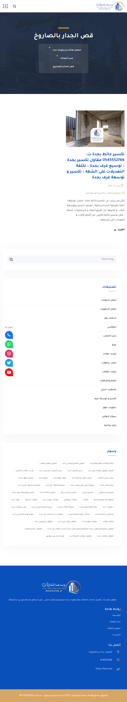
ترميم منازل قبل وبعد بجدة (82, 485)
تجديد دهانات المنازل (25, 471)
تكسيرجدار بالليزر (106, 493)
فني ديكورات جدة (18, 507)
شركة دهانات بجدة (66, 507)
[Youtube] (9, 372)
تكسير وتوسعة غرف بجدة (23, 493)
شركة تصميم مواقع (54, 696)
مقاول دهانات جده (105, 536)
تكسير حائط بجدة (47, 493)
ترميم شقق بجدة (25, 478)
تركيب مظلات (109, 372)
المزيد (121, 230)
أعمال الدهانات (108, 300)
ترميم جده (43, 478)
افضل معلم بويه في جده (73, 464)
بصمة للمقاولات (79, 696)
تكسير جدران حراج (69, 493)
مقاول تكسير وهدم (33, 529)
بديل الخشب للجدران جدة (50, 471)
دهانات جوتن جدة (50, 500)
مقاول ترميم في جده (44, 522)
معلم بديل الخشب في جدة (51, 514)
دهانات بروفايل (70, 500)
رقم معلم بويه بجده (88, 507)
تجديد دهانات (109, 354)
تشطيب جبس (108, 389)
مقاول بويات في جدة (67, 522)
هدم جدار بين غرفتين (55, 536)
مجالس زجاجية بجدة (104, 514)
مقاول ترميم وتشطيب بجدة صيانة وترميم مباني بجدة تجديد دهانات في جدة (80, 529)
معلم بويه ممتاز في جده (23, 514)
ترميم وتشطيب (113, 193)
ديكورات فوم (109, 407)
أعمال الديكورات (108, 309)
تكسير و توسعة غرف (95, 193)
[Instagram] (9, 354)
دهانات (85, 500)
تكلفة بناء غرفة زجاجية (104, 500)
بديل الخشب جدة (75, 471)
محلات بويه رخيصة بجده (79, 514)
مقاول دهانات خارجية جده (80, 536)
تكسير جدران (87, 493)
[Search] (10, 258)
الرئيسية (117, 615)
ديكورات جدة (108, 507)
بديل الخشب (109, 336)
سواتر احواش (109, 416)
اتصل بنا (117, 635)
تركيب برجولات (109, 363)
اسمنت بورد (110, 318)
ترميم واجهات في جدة (55, 485)
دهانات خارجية (31, 500)
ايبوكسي (111, 327)
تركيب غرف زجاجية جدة (82, 478)
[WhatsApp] (9, 344)
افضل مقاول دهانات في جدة (101, 471)
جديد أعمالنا (115, 622)
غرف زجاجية (110, 425)
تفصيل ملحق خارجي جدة (29, 485)
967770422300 (26, 696)
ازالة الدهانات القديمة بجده (102, 464)
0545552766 (106, 660)
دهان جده (15, 500)
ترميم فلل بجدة (107, 485)
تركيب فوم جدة (59, 478)
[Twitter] (9, 363)
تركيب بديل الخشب (105, 478)
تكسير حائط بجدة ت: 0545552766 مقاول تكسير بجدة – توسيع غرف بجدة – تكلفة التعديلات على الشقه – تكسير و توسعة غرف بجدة (95, 166)
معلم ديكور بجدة (89, 522)
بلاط (114, 345)
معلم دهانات (108, 522)
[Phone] (9, 335)
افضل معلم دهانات (48, 464)
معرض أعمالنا (114, 628)
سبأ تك (38, 696)
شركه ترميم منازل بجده (41, 507)
